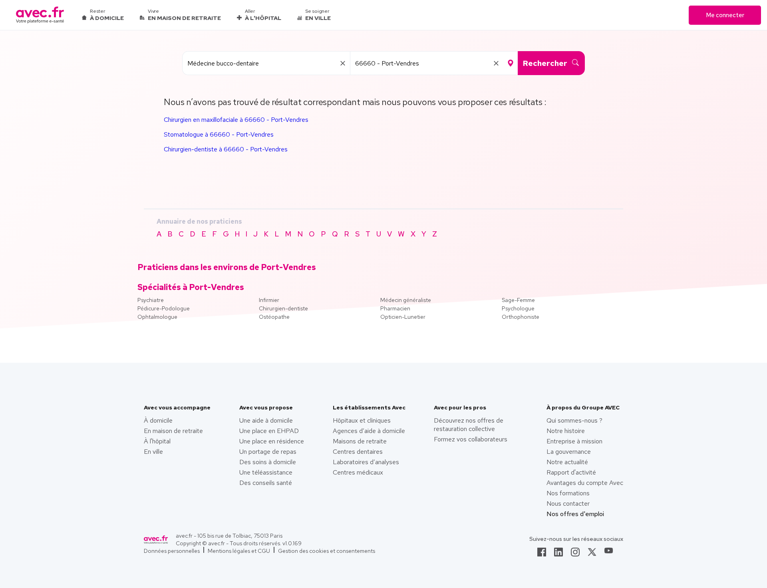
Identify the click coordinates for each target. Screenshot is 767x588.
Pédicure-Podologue (163, 308)
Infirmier (269, 300)
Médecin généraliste (405, 300)
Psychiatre (150, 300)
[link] (541, 554)
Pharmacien (395, 308)
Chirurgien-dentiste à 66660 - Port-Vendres (226, 149)
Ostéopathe (274, 316)
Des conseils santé (265, 483)
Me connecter (725, 15)
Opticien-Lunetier (402, 316)
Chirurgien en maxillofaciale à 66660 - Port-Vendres (236, 119)
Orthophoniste (520, 316)
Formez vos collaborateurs (470, 439)
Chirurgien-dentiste (283, 308)
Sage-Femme (518, 300)
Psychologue (518, 308)
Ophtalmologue (157, 316)
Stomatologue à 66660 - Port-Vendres (219, 134)
